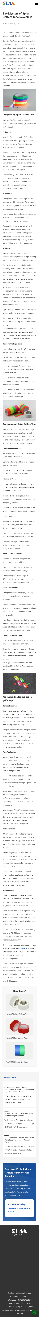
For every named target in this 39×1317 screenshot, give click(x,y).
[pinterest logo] (19, 1239)
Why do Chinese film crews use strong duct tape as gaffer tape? (18, 1115)
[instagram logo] (26, 1239)
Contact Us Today (16, 1204)
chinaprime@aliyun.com (22, 1293)
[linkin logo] (16, 1239)
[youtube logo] (23, 1239)
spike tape (18, 714)
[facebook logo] (9, 1239)
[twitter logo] (12, 1239)
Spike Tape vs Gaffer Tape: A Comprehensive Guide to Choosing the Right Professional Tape (19, 1089)
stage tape (17, 45)
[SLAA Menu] (36, 4)
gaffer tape (22, 948)
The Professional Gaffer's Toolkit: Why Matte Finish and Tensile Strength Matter (19, 1140)
